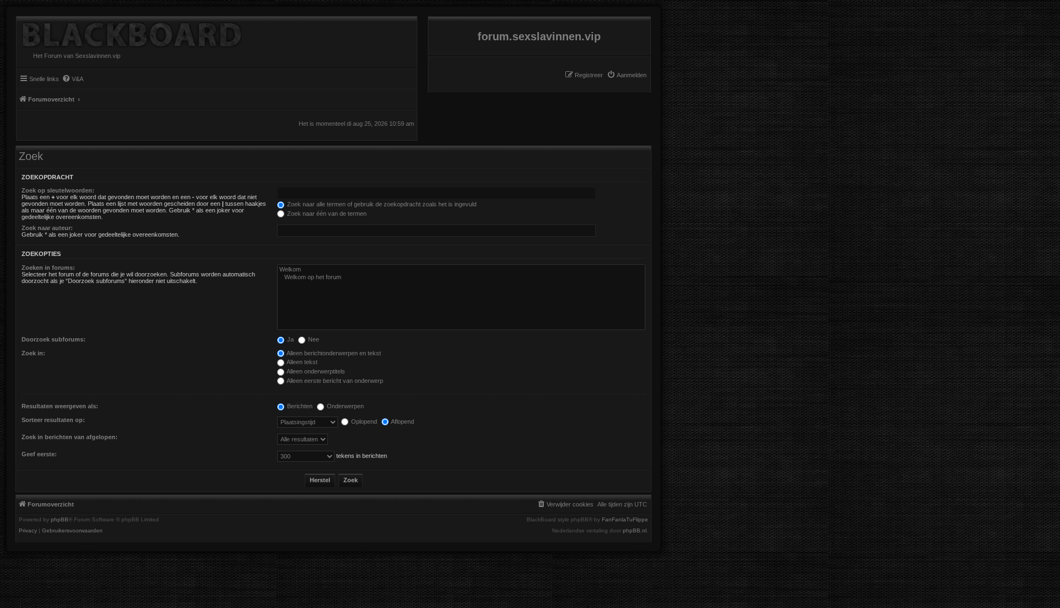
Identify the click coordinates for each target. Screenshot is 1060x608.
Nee (312, 339)
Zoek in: (33, 353)
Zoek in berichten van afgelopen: (70, 437)
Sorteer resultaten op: (53, 420)
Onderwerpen (344, 406)
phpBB (59, 519)
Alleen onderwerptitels (315, 371)
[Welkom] (461, 270)
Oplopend (363, 421)
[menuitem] (626, 75)
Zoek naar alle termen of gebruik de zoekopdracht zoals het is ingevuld (380, 204)
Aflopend (402, 421)
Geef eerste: (39, 454)
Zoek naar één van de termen (326, 213)
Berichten (298, 406)
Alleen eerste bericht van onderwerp (334, 380)
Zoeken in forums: (48, 267)
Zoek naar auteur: (47, 228)
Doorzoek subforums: (54, 339)
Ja (289, 339)
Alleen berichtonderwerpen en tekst (333, 353)
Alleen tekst (301, 362)
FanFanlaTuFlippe (625, 519)
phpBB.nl (634, 531)
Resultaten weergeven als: (60, 406)
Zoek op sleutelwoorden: (58, 190)
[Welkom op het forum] (461, 277)
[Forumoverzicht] (129, 32)
